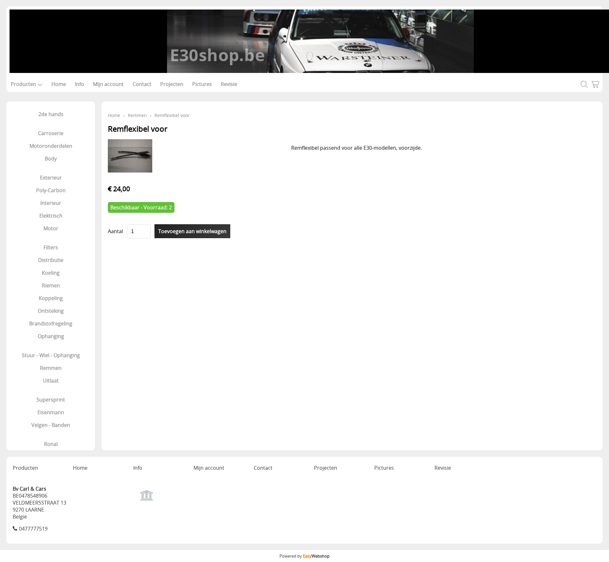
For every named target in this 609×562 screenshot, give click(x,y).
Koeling (51, 272)
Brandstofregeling (50, 323)
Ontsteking (51, 310)
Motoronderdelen (50, 145)
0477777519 (33, 528)
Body (51, 158)
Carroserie (50, 133)
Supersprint (50, 399)
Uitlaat (51, 380)
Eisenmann (50, 412)
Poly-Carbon (51, 190)
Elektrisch (50, 215)
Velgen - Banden (50, 425)
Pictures (202, 84)
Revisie (229, 84)
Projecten (171, 84)
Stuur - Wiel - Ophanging (51, 355)
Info (79, 84)
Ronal (51, 444)
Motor (50, 228)
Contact (142, 84)
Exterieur (51, 177)
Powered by (304, 556)
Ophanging (51, 336)
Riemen (51, 285)
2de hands (50, 114)
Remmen (51, 367)
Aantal (115, 231)
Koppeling (51, 298)
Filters (50, 247)
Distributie (50, 260)
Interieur (50, 202)
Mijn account (108, 84)
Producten (23, 84)
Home (58, 84)
